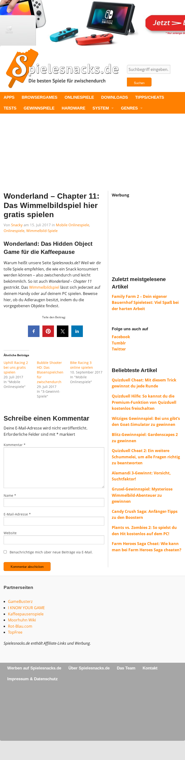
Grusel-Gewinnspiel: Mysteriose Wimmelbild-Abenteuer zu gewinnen (142, 495)
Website (10, 533)
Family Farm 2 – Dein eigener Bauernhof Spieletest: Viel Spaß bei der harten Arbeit (145, 302)
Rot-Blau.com (20, 626)
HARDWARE (73, 108)
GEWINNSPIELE (39, 108)
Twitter (119, 349)
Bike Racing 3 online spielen (81, 365)
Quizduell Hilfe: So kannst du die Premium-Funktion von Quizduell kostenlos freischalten (144, 402)
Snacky (17, 224)
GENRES (129, 108)
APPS (9, 97)
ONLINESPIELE (79, 97)
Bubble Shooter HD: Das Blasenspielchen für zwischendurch (50, 372)
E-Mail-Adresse (17, 514)
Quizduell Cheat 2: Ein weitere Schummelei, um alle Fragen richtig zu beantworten (146, 457)
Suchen (139, 82)
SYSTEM (100, 108)
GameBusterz (20, 601)
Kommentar (15, 444)
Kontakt (150, 668)
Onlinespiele (14, 230)
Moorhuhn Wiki (22, 620)
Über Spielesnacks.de (89, 668)
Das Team (126, 668)
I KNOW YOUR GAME (26, 607)
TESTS (10, 108)
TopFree (15, 632)
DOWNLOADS (114, 97)
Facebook (121, 336)
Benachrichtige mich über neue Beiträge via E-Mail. (51, 552)
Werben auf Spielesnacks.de (34, 668)
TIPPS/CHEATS (149, 97)
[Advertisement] (92, 157)
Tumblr (119, 343)
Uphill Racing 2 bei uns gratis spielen (16, 367)
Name (10, 495)
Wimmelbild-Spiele (42, 230)
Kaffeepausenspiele (26, 614)
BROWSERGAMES (39, 97)
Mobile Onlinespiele (72, 224)
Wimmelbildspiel (44, 287)
